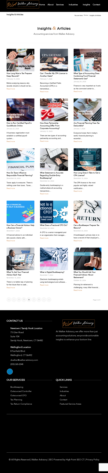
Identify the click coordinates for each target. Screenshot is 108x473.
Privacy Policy (92, 460)
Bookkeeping (16, 387)
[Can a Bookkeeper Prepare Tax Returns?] (87, 212)
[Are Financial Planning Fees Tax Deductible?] (87, 109)
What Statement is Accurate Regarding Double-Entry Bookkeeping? (51, 175)
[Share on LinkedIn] (10, 372)
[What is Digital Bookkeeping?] (54, 259)
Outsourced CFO (18, 396)
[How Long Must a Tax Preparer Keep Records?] (20, 60)
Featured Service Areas (70, 404)
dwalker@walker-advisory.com (24, 360)
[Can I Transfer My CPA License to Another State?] (54, 60)
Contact (63, 400)
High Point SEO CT (75, 460)
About (63, 396)
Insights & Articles (15, 15)
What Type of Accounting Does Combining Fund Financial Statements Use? (86, 76)
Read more (11, 89)
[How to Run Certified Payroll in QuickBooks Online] (20, 109)
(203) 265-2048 (16, 364)
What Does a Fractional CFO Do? (53, 225)
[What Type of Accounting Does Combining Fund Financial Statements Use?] (87, 60)
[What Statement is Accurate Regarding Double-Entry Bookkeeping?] (54, 159)
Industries (64, 391)
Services (63, 387)
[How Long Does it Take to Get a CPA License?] (87, 159)
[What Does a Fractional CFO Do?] (54, 212)
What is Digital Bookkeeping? (52, 272)
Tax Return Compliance (21, 404)
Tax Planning (16, 400)
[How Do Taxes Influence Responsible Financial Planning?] (20, 159)
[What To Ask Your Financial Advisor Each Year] (20, 259)
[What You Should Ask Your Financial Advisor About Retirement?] (87, 259)
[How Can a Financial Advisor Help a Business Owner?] (20, 212)
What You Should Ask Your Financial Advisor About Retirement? (85, 274)
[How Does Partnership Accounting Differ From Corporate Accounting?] (54, 109)
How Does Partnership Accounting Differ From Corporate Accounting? (50, 125)
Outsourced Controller (21, 391)
